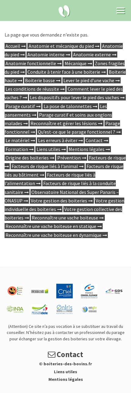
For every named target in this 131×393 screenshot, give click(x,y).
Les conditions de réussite (32, 89)
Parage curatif (20, 106)
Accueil (12, 46)
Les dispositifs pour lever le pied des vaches (74, 97)
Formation (16, 149)
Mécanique (76, 63)
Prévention (69, 158)
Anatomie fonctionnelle (30, 63)
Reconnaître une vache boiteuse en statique (50, 226)
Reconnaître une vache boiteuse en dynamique (53, 235)
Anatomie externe (92, 54)
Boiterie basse (40, 80)
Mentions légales (86, 149)
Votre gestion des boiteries (59, 201)
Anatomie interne (46, 54)
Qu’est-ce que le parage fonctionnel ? (76, 132)
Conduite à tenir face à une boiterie (63, 72)
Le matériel (17, 140)
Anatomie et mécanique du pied (61, 46)
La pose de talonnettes (68, 106)
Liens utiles (48, 149)
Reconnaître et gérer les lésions (63, 123)
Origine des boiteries (27, 158)
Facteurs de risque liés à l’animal (45, 166)
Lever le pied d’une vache (88, 80)
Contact (94, 140)
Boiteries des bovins (64, 11)
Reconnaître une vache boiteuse (65, 218)
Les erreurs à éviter (57, 140)
